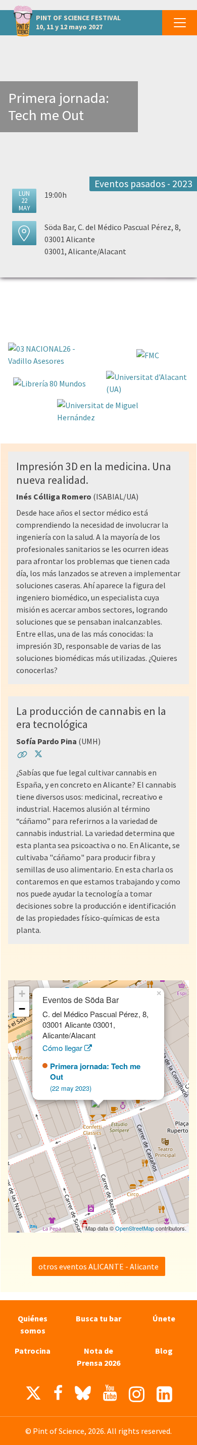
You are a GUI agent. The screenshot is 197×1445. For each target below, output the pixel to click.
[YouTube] (110, 1393)
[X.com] (33, 1395)
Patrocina (33, 1351)
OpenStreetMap (134, 1228)
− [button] (22, 1009)
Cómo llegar (63, 1047)
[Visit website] (22, 756)
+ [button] (22, 993)
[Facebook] (58, 1393)
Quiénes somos (32, 1324)
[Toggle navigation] (179, 22)
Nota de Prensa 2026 (98, 1357)
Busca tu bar (98, 1318)
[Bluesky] (83, 1395)
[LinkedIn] (164, 1394)
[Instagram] (136, 1394)
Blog (164, 1351)
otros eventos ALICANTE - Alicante (98, 1266)
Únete (164, 1318)
